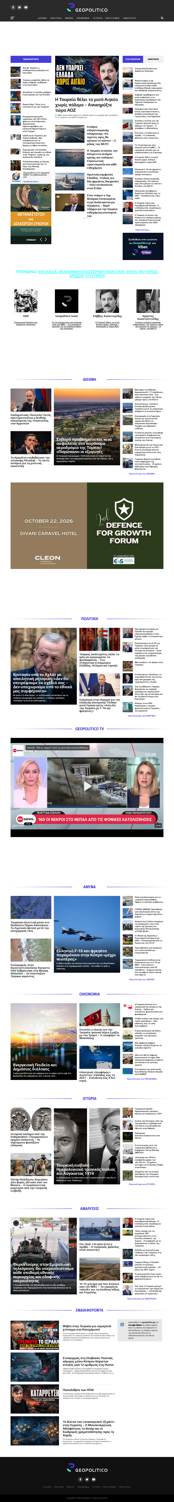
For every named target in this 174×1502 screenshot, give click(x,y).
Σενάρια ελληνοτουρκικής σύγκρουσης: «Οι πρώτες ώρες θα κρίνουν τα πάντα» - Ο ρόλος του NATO (148, 325)
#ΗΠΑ (131, 271)
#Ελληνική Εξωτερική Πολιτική (91, 271)
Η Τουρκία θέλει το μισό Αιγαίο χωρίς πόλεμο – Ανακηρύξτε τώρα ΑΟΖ (107, 324)
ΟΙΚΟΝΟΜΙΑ (83, 18)
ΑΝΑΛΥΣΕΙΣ (129, 18)
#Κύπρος (148, 271)
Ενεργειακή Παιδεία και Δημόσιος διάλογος (26, 323)
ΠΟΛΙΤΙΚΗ (55, 18)
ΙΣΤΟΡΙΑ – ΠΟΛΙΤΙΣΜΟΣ (106, 18)
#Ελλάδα (47, 271)
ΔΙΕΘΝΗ (42, 18)
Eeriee (104, 1498)
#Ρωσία (76, 275)
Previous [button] (41, 239)
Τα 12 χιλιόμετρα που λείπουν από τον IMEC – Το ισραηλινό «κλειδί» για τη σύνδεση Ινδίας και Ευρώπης (67, 325)
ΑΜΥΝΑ (69, 18)
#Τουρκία (95, 275)
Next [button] (46, 239)
